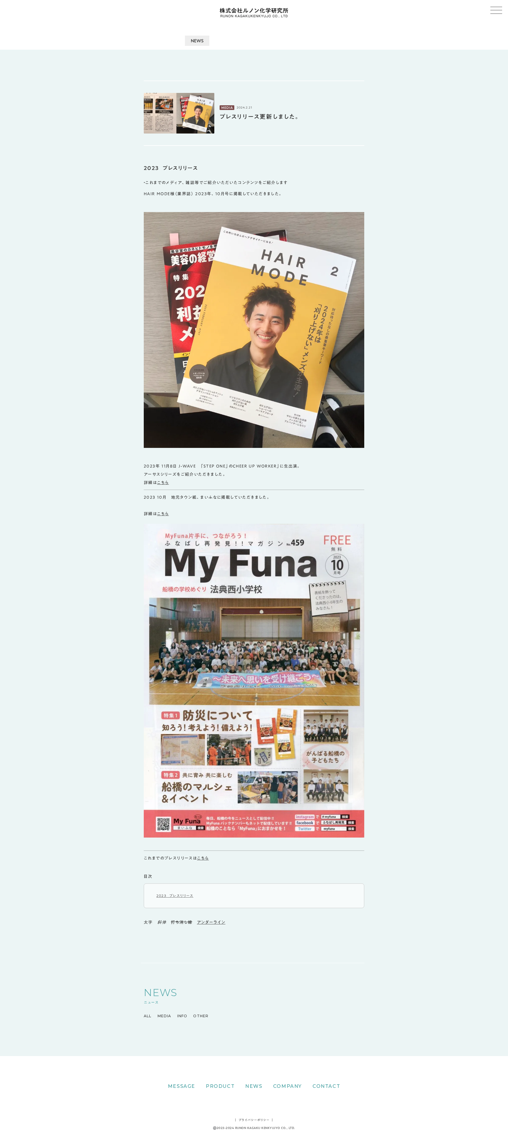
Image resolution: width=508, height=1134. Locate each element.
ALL (148, 1016)
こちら (163, 482)
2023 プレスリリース (174, 895)
